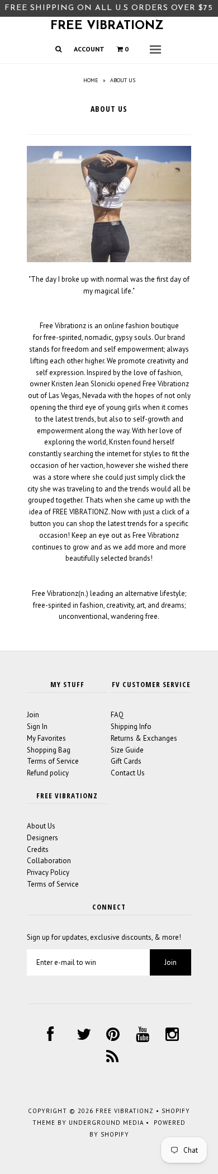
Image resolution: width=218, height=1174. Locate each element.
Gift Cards (126, 761)
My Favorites (46, 738)
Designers (42, 837)
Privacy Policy (48, 872)
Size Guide (127, 750)
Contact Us (128, 773)
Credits (38, 849)
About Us (41, 826)
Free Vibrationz (107, 26)
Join (33, 714)
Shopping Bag (48, 750)
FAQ (117, 714)
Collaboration (49, 860)
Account (89, 49)
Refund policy (48, 773)
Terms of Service (53, 761)
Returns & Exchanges (144, 738)
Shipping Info (131, 726)
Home (90, 80)
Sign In (37, 726)
